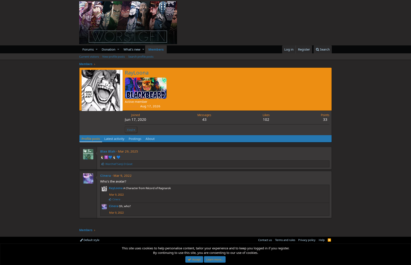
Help (322, 240)
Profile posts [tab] (91, 138)
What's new (132, 49)
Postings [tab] (135, 138)
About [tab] (150, 138)
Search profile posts (140, 56)
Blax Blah (107, 151)
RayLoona (116, 188)
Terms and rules (285, 240)
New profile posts (113, 56)
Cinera (105, 175)
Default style (91, 240)
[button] (97, 49)
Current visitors (89, 56)
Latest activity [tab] (114, 138)
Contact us (265, 240)
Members (156, 49)
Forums (88, 49)
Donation (108, 49)
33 (325, 119)
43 (204, 119)
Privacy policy (307, 240)
